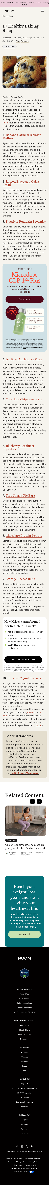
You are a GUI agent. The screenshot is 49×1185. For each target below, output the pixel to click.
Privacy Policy (34, 1162)
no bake (31, 712)
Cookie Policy (17, 1158)
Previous (32, 801)
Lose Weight (24, 998)
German (24, 1124)
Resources (24, 1039)
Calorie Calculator (24, 1003)
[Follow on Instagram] (22, 1146)
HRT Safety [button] (24, 1097)
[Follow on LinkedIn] (32, 1146)
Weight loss (11, 840)
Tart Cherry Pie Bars (20, 495)
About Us (24, 1052)
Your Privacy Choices (21, 1172)
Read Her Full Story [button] (23, 659)
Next (39, 801)
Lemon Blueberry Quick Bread (21, 183)
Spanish (24, 1129)
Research (24, 1061)
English (24, 1120)
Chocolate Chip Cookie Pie (24, 399)
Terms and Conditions (32, 1158)
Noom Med (24, 994)
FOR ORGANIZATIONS (24, 1020)
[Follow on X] (27, 1146)
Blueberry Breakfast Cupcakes (18, 447)
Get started (24, 299)
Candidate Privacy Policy (17, 1162)
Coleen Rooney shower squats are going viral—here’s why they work (25, 846)
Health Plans (24, 1030)
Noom (6, 122)
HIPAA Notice (17, 1165)
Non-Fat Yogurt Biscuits (24, 678)
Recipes (25, 41)
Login (8, 1158)
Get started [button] (24, 934)
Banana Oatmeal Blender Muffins (22, 136)
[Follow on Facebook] (17, 1146)
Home (5, 16)
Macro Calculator (24, 1007)
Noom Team (11, 37)
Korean (25, 1133)
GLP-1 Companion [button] (24, 1093)
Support (24, 1084)
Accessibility (29, 1165)
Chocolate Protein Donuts (24, 535)
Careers (24, 1057)
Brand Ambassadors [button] (24, 1102)
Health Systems (24, 1034)
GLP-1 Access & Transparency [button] (24, 1088)
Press (24, 1066)
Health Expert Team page (24, 773)
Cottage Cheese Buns (20, 579)
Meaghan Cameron (12, 854)
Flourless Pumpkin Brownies (26, 221)
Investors (24, 1106)
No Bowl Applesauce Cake (24, 359)
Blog (11, 16)
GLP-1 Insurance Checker (24, 1012)
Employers (24, 1025)
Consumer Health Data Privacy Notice (23, 1168)
